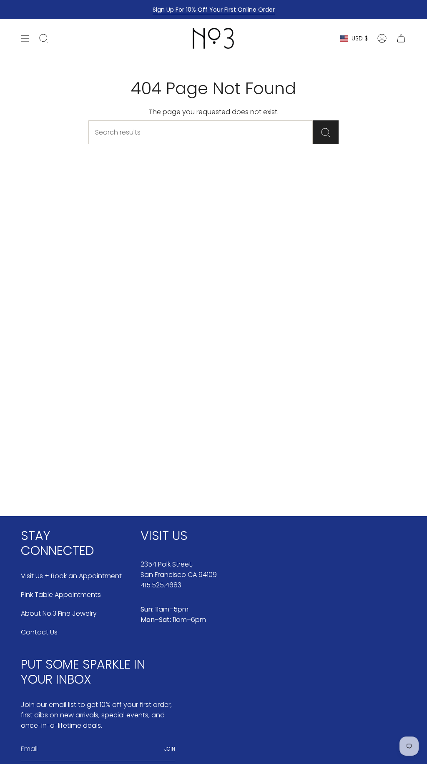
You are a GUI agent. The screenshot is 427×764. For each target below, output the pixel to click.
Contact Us (39, 632)
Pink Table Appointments (61, 594)
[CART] (401, 38)
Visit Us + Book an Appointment (71, 576)
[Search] (326, 132)
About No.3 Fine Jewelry (59, 613)
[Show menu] (25, 38)
